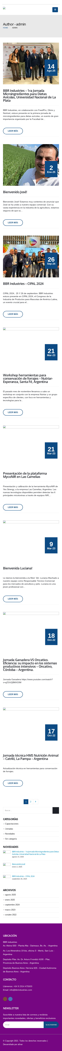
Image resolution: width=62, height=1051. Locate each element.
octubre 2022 (10, 915)
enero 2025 (10, 900)
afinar (20, 1044)
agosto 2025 (10, 895)
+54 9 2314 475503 (23, 986)
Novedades (10, 834)
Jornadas (9, 829)
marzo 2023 (10, 910)
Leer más (13, 131)
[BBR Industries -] (10, 10)
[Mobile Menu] (55, 9)
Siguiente (35, 801)
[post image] (31, 63)
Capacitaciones (12, 824)
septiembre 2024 (12, 905)
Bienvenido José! (18, 864)
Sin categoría (11, 839)
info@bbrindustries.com (20, 990)
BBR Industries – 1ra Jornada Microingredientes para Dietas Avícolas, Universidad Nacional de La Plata (35, 852)
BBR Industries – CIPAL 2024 (23, 876)
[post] (7, 854)
